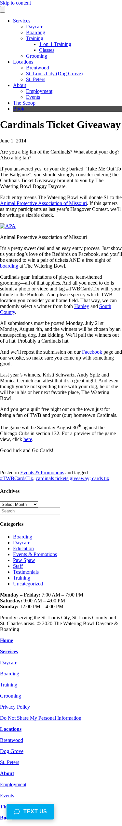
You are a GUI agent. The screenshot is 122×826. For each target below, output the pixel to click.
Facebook (92, 352)
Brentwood (37, 67)
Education (23, 548)
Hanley (81, 306)
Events (33, 97)
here (27, 439)
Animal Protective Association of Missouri (43, 203)
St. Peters (35, 79)
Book (18, 108)
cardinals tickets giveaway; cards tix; (73, 478)
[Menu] (2, 9)
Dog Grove (11, 751)
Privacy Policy (15, 707)
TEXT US (35, 811)
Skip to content (15, 3)
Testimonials (26, 572)
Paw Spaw (24, 560)
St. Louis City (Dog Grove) (54, 73)
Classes (46, 50)
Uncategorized (28, 583)
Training (34, 38)
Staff (18, 566)
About (19, 85)
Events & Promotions (42, 472)
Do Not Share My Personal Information (40, 718)
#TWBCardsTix (16, 478)
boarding (10, 266)
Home (6, 640)
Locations (23, 62)
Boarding (35, 32)
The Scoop (24, 103)
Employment (39, 91)
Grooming (36, 56)
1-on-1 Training (55, 44)
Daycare (34, 26)
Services (21, 20)
